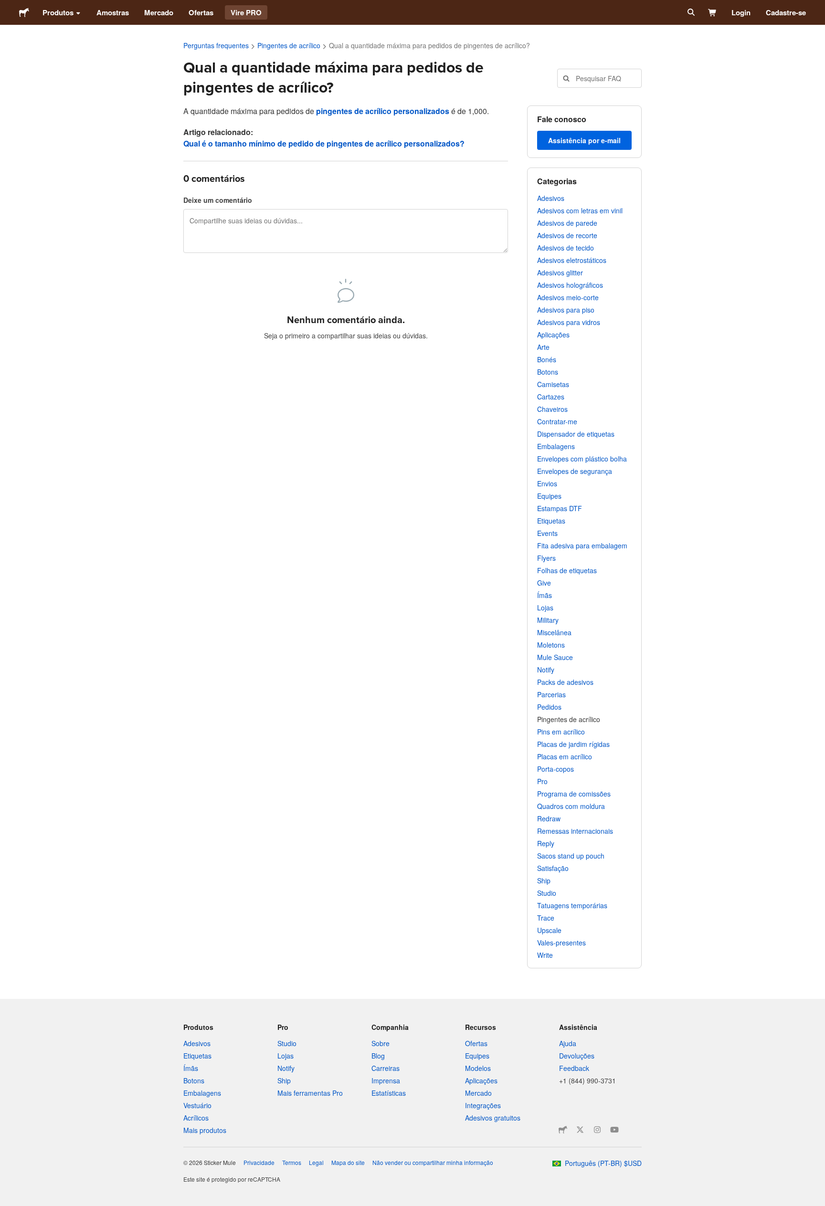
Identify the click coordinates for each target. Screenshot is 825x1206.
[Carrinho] (712, 12)
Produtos (58, 12)
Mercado (158, 12)
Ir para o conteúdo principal (7, 7)
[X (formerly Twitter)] (580, 1129)
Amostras (112, 12)
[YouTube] (614, 1129)
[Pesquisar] (690, 12)
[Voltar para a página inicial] (24, 12)
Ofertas (201, 12)
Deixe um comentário (217, 200)
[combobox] (599, 78)
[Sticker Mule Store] (563, 1129)
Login (741, 12)
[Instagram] (597, 1129)
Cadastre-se (786, 12)
